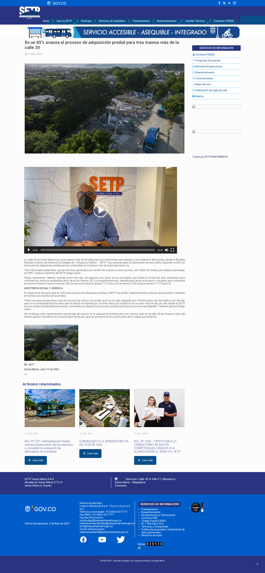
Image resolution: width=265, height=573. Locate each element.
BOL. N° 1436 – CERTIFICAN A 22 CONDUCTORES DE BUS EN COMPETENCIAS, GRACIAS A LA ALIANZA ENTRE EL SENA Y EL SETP (157, 446)
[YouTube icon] (229, 3)
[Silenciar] (166, 250)
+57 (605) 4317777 (116, 511)
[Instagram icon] (234, 3)
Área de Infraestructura (208, 66)
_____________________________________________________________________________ (99, 4)
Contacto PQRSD (205, 54)
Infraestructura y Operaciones (158, 515)
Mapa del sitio (203, 84)
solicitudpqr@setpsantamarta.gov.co (101, 520)
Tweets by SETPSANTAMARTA (210, 156)
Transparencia (149, 509)
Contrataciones (204, 78)
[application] (100, 210)
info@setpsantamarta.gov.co (96, 526)
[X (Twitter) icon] (224, 3)
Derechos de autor (151, 535)
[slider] (98, 250)
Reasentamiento (205, 72)
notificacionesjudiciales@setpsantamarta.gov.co (107, 523)
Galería (199, 96)
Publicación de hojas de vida (211, 90)
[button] (100, 210)
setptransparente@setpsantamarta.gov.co (104, 532)
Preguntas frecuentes (207, 60)
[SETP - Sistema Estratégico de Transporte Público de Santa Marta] (29, 12)
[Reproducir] (29, 250)
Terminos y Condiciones (154, 526)
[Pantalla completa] (172, 250)
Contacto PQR (149, 517)
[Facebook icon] (219, 3)
